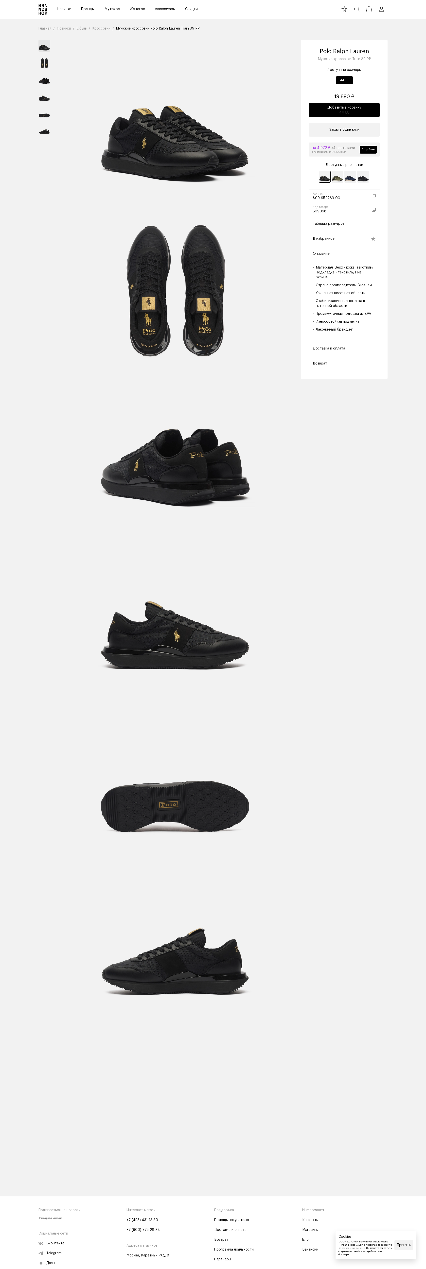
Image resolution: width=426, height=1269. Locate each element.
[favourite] (344, 9)
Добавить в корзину (344, 110)
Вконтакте (55, 1243)
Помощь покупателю (231, 1220)
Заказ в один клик (344, 129)
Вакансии (310, 1249)
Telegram (54, 1253)
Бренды (87, 9)
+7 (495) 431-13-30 (142, 1220)
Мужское (112, 9)
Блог (306, 1239)
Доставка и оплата (230, 1230)
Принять (404, 1245)
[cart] (369, 9)
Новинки (64, 9)
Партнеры (222, 1259)
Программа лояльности (234, 1249)
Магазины (310, 1230)
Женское (137, 9)
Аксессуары (165, 9)
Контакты (310, 1220)
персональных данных (351, 1248)
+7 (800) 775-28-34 (143, 1230)
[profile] (381, 9)
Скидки (191, 9)
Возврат (221, 1239)
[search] (357, 9)
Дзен (50, 1263)
